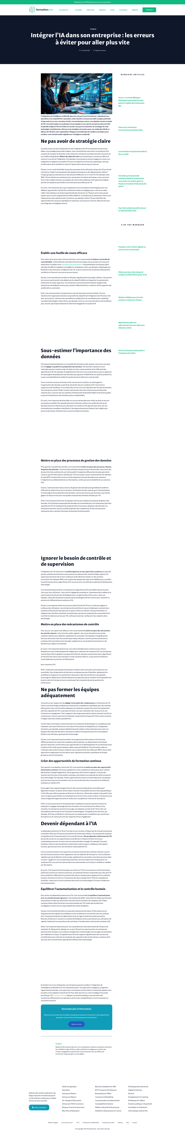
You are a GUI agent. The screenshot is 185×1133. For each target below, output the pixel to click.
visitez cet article (59, 995)
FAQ (127, 1122)
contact (149, 10)
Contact (134, 1122)
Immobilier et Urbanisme (137, 1107)
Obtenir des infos (76, 1024)
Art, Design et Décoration (71, 1100)
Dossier (131, 1093)
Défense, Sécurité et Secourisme (107, 1107)
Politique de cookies (108, 1122)
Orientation (123, 10)
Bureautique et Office (103, 1093)
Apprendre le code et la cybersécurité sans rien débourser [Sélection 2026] (131, 325)
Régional (135, 10)
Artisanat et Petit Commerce (73, 1104)
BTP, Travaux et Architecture (106, 1090)
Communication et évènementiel (107, 1100)
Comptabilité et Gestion (104, 1104)
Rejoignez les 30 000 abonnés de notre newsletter (92, 2)
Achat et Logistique (69, 1087)
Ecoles (112, 10)
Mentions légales (53, 1122)
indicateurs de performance (72, 264)
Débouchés (91, 10)
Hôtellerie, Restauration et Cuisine (108, 1111)
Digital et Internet (100, 50)
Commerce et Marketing (104, 1097)
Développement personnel (138, 1087)
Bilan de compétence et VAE (105, 1087)
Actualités (78, 10)
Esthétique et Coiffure (136, 1100)
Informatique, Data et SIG (138, 1111)
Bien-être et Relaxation (70, 1111)
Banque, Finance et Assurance (73, 1107)
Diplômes (102, 10)
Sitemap (120, 1122)
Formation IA (63, 10)
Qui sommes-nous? (67, 1122)
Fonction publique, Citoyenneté (140, 1104)
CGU (77, 1122)
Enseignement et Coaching (138, 1097)
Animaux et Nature (69, 1093)
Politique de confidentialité (91, 1122)
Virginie (59, 1044)
